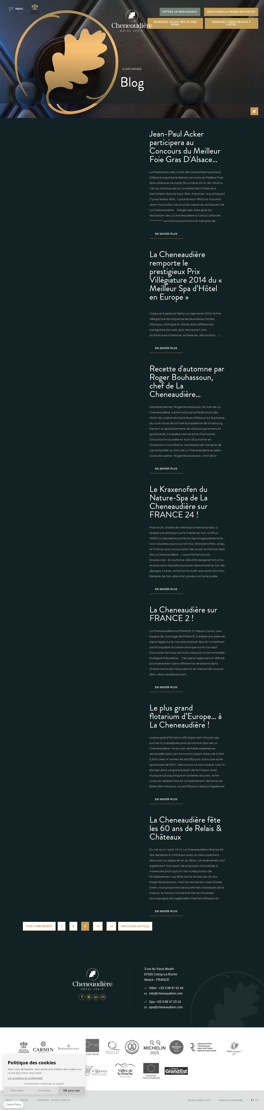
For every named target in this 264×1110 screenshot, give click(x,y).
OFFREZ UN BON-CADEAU (180, 11)
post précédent (39, 926)
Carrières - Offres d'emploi (53, 1100)
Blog (9, 1100)
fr (256, 1100)
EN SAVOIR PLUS (166, 234)
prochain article (135, 926)
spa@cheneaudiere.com (166, 1007)
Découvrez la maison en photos (231, 11)
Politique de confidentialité (231, 1100)
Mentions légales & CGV (199, 1100)
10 (98, 926)
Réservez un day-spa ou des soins (175, 23)
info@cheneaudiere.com (166, 993)
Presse (24, 1100)
